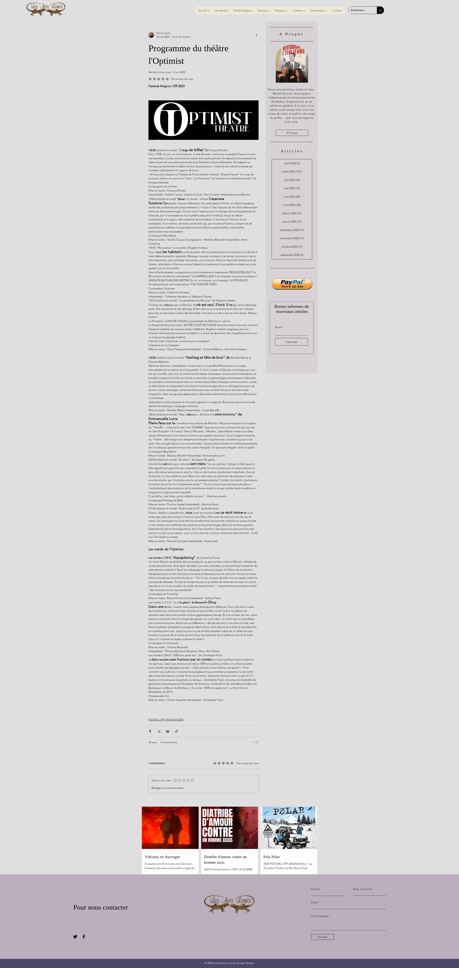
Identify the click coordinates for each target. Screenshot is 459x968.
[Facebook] (83, 936)
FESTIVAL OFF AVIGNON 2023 (165, 719)
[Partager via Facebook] (150, 731)
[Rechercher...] (380, 10)
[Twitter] (75, 936)
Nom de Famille (362, 889)
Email (278, 327)
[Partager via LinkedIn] (167, 731)
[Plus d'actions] (256, 35)
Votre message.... (321, 916)
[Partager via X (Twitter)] (159, 731)
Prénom (315, 889)
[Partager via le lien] (176, 731)
